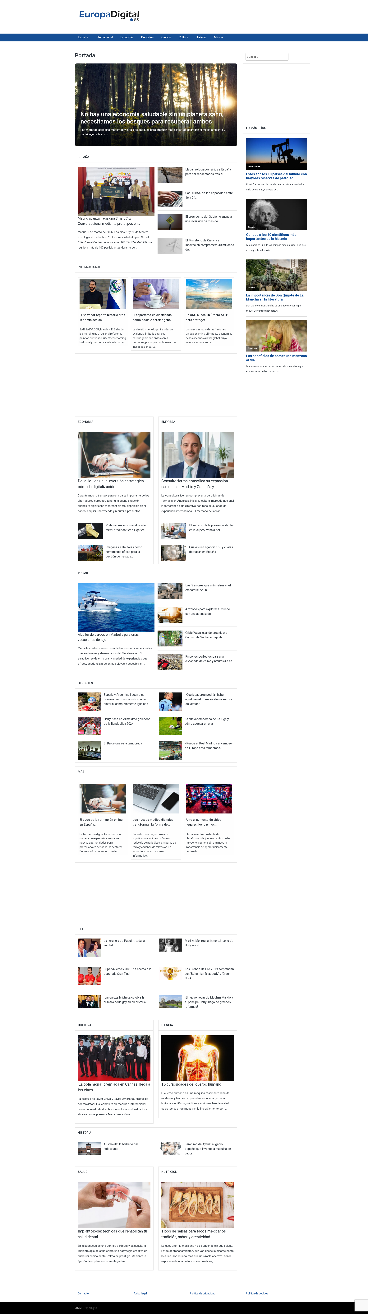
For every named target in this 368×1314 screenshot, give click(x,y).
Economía (126, 37)
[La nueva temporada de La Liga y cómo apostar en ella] (170, 726)
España (83, 37)
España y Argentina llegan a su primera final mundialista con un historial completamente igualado (126, 699)
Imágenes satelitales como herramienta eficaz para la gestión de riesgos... (124, 551)
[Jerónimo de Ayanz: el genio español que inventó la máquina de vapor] (170, 1148)
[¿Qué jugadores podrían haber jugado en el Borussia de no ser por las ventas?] (170, 701)
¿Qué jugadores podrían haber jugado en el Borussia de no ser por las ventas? (208, 699)
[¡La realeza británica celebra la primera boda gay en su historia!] (89, 1001)
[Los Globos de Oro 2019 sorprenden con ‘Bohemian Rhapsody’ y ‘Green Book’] (170, 973)
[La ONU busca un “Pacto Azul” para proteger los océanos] (209, 294)
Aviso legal (140, 1293)
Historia (201, 37)
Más (217, 37)
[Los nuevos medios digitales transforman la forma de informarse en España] (156, 798)
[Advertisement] (219, 16)
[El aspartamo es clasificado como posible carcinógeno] (156, 294)
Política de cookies (257, 1293)
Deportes (147, 37)
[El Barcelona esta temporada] (89, 750)
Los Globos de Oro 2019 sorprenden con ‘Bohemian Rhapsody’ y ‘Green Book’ (209, 973)
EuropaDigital (89, 1308)
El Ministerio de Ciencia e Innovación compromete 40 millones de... (209, 245)
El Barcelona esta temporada (123, 743)
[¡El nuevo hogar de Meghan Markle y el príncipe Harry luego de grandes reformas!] (170, 1001)
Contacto (83, 1293)
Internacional (104, 37)
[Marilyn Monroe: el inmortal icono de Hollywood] (170, 945)
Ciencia (166, 37)
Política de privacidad (202, 1293)
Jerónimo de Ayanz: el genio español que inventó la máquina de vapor (208, 1148)
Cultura (183, 37)
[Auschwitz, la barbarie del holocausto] (89, 1148)
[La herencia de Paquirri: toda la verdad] (89, 947)
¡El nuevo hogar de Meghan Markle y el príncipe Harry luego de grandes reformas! (209, 1002)
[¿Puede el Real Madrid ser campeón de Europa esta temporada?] (170, 750)
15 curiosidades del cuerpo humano (191, 1084)
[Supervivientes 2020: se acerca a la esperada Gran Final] (89, 976)
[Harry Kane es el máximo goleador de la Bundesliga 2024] (89, 726)
